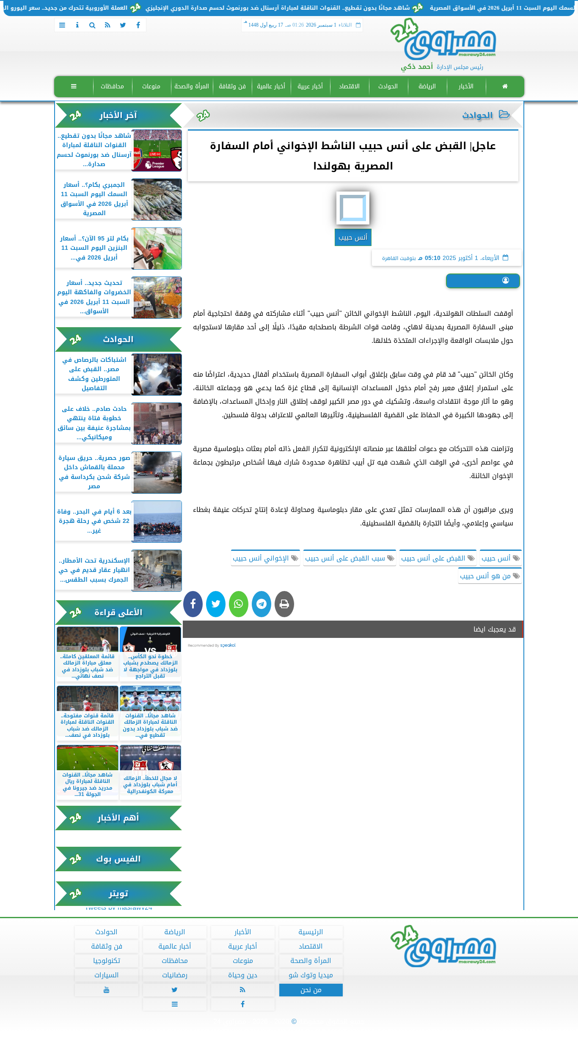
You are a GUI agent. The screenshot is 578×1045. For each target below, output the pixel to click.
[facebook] (138, 25)
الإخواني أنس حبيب (262, 558)
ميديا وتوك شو (311, 975)
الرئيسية (310, 932)
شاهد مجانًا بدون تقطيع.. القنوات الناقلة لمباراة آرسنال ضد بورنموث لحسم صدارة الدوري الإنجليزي (299, 8)
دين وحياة (242, 975)
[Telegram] (261, 604)
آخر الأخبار (118, 115)
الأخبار (465, 86)
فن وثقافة (231, 86)
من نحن (310, 990)
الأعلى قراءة (118, 612)
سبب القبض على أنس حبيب (346, 558)
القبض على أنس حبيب (434, 558)
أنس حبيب (497, 558)
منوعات (151, 86)
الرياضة (426, 86)
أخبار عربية (310, 86)
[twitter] (123, 25)
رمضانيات (174, 975)
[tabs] (62, 25)
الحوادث (388, 86)
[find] (92, 25)
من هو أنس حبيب (486, 576)
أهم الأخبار (118, 818)
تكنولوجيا (106, 961)
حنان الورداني (476, 280)
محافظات (112, 86)
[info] (77, 25)
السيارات (106, 975)
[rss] (108, 25)
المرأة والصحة (191, 86)
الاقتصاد (349, 86)
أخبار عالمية (271, 86)
